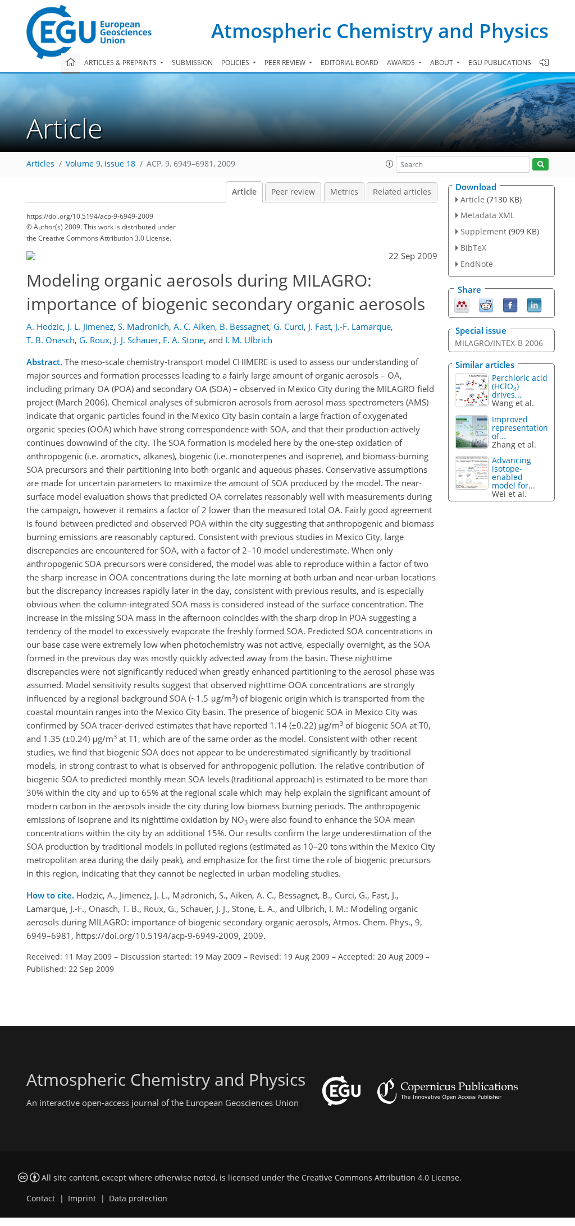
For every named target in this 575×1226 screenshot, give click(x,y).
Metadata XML (487, 215)
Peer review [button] (285, 62)
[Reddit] (486, 304)
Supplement (483, 231)
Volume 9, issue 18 (100, 164)
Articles (40, 164)
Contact (40, 1198)
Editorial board (349, 62)
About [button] (442, 62)
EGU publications (499, 62)
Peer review (293, 192)
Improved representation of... (520, 427)
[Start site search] (540, 164)
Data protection (138, 1198)
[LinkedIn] (534, 304)
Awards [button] (402, 62)
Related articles (402, 192)
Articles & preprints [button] (121, 62)
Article (244, 192)
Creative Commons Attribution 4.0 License (380, 1178)
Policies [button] (236, 62)
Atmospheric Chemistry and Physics (380, 30)
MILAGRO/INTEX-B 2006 (499, 343)
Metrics (344, 192)
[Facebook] (510, 304)
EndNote (476, 264)
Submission (192, 62)
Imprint (82, 1198)
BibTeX (473, 247)
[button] (390, 164)
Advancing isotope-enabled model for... (513, 473)
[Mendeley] (461, 304)
